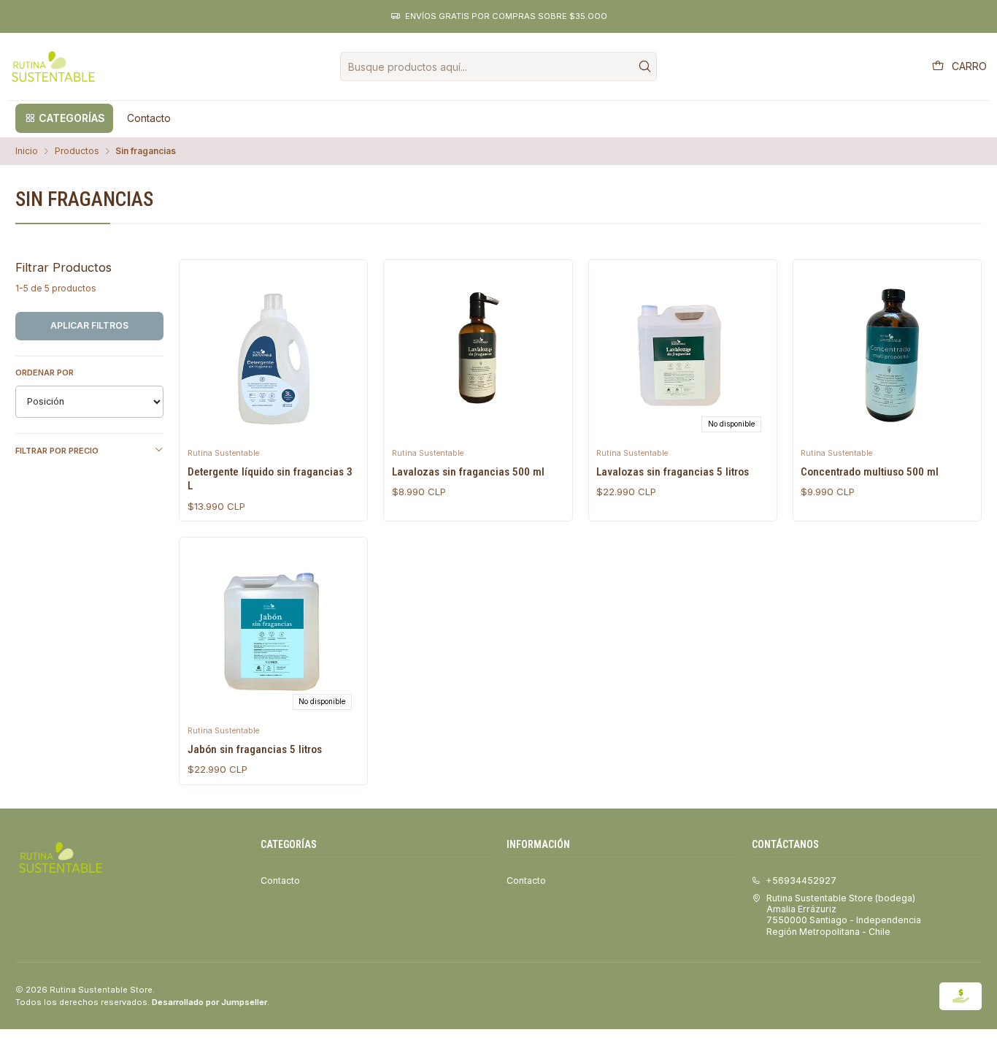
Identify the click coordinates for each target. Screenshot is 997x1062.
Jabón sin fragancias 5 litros (255, 749)
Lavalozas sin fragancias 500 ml (468, 471)
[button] (64, 118)
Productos (77, 151)
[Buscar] (644, 66)
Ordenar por (44, 372)
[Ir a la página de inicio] (53, 66)
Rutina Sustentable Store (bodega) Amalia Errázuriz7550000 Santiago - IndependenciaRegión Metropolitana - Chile (843, 915)
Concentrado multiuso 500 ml (870, 471)
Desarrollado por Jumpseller (209, 1002)
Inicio (26, 151)
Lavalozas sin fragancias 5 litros (672, 471)
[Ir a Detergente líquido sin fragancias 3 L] (274, 353)
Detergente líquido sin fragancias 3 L (270, 478)
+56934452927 (801, 880)
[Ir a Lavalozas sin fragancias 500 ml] (478, 353)
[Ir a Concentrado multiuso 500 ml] (887, 353)
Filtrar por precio (57, 451)
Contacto (280, 880)
